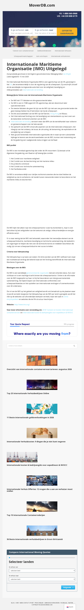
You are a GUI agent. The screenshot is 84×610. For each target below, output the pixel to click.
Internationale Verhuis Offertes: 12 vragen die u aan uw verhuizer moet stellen (40, 490)
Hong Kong (54, 114)
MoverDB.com (42, 5)
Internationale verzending (21, 121)
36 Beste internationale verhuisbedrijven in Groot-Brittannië (35, 539)
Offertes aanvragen (67, 32)
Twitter (70, 603)
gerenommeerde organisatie (37, 273)
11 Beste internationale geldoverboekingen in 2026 (30, 417)
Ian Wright (67, 74)
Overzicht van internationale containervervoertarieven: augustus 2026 (39, 369)
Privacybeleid (39, 603)
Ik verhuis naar (14, 576)
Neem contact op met (27, 603)
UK (11, 84)
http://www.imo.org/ (22, 304)
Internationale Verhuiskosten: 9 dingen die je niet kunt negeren (36, 441)
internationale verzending (33, 90)
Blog (13, 603)
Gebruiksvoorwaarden (52, 603)
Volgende (67, 587)
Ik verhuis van (13, 567)
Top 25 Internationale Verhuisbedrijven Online (28, 393)
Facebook (64, 603)
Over (17, 603)
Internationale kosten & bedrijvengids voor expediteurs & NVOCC (48, 312)
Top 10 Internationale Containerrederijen (26, 515)
